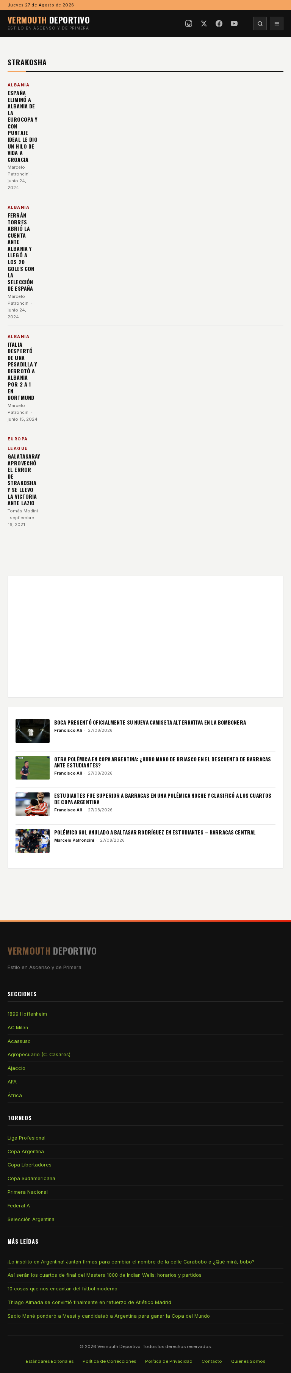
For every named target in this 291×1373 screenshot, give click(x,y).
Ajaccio (16, 1068)
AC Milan (18, 1027)
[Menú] (276, 23)
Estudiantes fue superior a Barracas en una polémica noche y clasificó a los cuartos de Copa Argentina (162, 798)
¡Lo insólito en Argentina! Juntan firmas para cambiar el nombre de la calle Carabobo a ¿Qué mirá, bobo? (131, 1262)
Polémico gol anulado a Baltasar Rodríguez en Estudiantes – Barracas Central (155, 832)
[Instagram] (189, 23)
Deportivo (49, 19)
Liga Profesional (26, 1138)
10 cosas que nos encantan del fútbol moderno (62, 1289)
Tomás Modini (23, 511)
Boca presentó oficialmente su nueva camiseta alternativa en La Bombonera (150, 722)
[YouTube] (234, 23)
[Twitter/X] (204, 23)
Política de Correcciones (109, 1361)
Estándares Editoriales (50, 1361)
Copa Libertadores (30, 1165)
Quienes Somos (248, 1361)
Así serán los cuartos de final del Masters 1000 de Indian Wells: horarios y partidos (105, 1275)
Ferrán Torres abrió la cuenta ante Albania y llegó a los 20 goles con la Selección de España (21, 252)
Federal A (19, 1206)
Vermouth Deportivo (119, 1346)
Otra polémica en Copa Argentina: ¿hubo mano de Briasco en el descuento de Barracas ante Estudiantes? (162, 762)
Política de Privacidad (168, 1361)
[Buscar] (260, 23)
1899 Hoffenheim (27, 1014)
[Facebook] (219, 23)
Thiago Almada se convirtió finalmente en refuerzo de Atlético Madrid (89, 1302)
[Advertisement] (145, 637)
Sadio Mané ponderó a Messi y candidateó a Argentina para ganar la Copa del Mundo (109, 1316)
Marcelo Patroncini (74, 840)
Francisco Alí (68, 730)
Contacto (212, 1361)
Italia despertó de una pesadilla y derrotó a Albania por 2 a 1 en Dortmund (23, 371)
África (15, 1095)
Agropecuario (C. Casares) (39, 1054)
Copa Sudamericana (31, 1178)
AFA (12, 1082)
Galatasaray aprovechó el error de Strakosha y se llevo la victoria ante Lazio (24, 479)
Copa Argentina (26, 1151)
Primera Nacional (28, 1192)
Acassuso (19, 1041)
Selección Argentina (31, 1219)
